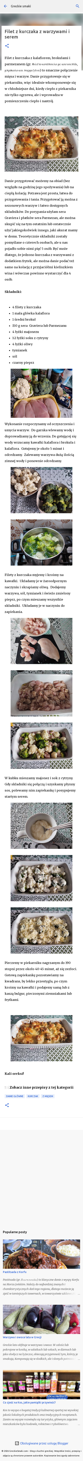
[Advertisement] (41, 1177)
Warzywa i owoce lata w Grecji (22, 1337)
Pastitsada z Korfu (14, 1272)
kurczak (33, 1096)
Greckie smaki (21, 6)
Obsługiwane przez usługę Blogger (43, 1443)
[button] (7, 46)
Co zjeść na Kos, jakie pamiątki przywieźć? (29, 1402)
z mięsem (47, 1096)
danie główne (14, 1096)
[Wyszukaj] (77, 6)
